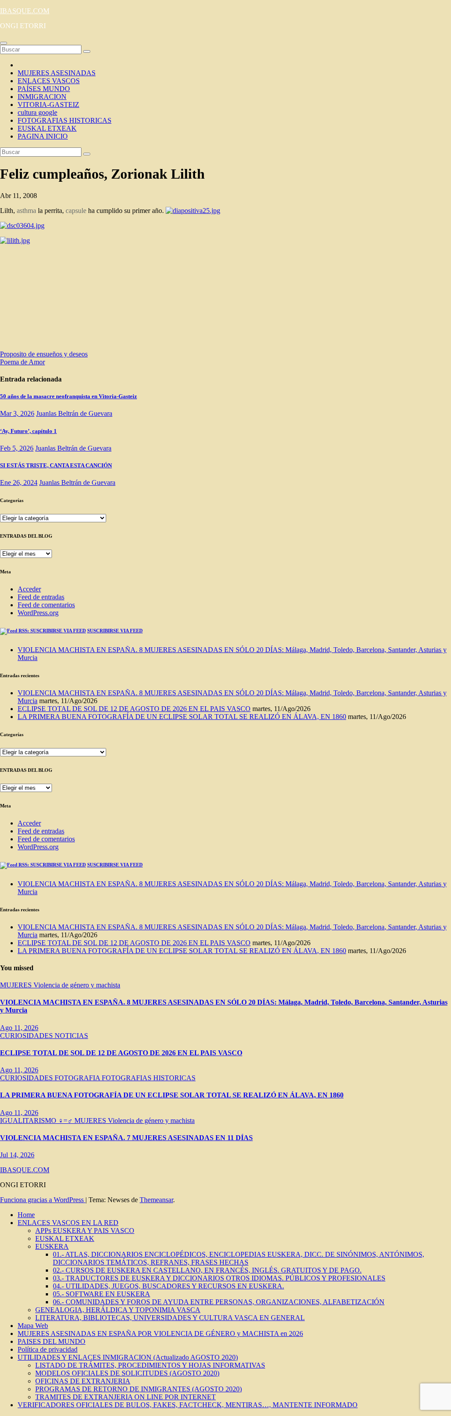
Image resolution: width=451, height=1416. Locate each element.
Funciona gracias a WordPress (42, 1199)
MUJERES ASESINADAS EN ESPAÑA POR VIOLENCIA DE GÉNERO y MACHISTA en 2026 (160, 1333)
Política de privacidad (48, 1349)
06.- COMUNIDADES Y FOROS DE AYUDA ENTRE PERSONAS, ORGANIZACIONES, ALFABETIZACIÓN (218, 1302)
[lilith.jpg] (15, 240)
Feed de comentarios (46, 605)
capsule (76, 210)
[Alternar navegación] (3, 43)
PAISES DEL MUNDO (51, 1341)
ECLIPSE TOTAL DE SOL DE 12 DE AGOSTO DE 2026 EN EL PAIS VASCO (134, 708)
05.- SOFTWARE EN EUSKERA (101, 1294)
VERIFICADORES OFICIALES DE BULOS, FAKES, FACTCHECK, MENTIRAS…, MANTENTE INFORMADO (188, 1405)
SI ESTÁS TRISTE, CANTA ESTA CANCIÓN (56, 465)
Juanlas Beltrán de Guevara (74, 413)
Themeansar (156, 1199)
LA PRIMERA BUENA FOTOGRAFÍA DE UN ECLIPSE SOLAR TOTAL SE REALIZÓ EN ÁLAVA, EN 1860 (182, 716)
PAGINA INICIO (43, 136)
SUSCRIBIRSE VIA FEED (115, 630)
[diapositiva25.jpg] (193, 210)
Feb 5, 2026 (16, 448)
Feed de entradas (41, 597)
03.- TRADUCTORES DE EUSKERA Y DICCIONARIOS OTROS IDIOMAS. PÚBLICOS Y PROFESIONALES (219, 1278)
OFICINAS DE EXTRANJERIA (82, 1381)
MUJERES (16, 985)
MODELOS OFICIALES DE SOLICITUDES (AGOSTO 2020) (127, 1373)
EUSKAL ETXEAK (47, 128)
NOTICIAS (71, 1035)
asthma (26, 210)
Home (26, 1214)
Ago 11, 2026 (19, 1027)
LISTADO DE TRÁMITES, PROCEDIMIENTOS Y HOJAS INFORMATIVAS (150, 1365)
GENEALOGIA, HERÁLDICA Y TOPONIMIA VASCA (117, 1309)
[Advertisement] (88, 300)
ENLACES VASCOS (49, 80)
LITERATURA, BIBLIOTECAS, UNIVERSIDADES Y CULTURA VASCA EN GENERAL (170, 1317)
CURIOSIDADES (27, 1035)
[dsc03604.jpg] (22, 225)
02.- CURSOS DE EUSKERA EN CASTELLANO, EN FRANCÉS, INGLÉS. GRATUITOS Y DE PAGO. (207, 1270)
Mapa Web (33, 1325)
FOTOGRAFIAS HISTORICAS (64, 120)
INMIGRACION (42, 96)
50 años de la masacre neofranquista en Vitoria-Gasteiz (68, 396)
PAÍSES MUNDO (44, 88)
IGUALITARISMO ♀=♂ (37, 1120)
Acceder (29, 589)
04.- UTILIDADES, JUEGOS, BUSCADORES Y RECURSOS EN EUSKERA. (168, 1286)
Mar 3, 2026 (17, 413)
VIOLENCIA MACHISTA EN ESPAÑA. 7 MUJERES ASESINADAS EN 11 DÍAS (126, 1137)
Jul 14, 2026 (17, 1155)
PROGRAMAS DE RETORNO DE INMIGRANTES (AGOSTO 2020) (138, 1389)
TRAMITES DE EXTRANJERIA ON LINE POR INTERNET (125, 1397)
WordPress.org (38, 612)
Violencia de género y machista (76, 985)
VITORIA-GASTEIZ (48, 104)
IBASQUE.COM (24, 11)
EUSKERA (52, 1246)
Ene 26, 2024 (18, 482)
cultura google (37, 112)
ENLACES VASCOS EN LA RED (68, 1222)
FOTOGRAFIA (78, 1078)
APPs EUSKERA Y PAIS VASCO (84, 1230)
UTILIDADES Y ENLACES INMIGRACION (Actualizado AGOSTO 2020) (128, 1357)
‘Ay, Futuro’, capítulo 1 (28, 431)
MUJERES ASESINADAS (57, 73)
